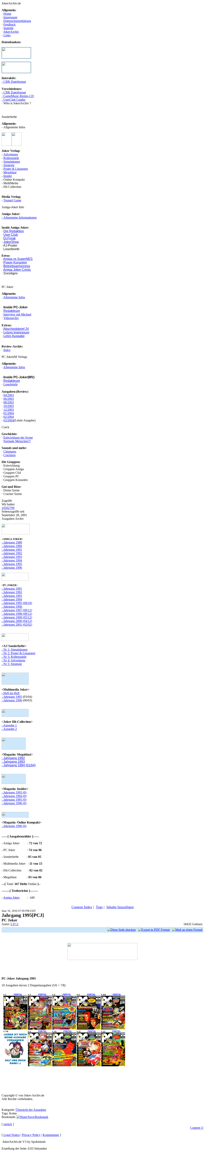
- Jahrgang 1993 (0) (14, 792)
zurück (7, 1124)
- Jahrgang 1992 (12, 553)
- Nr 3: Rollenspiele (14, 656)
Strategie (8, 165)
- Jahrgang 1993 (12, 557)
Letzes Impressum (16, 332)
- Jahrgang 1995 (12, 564)
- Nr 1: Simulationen (14, 649)
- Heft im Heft (10, 693)
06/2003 (8, 398)
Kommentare (51, 1135)
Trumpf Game (12, 200)
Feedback (9, 24)
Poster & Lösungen (15, 168)
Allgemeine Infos (14, 297)
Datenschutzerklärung (17, 21)
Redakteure (11, 311)
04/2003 (8, 395)
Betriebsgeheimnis (16, 266)
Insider (7, 176)
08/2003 (8, 402)
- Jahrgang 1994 (12, 560)
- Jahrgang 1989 (12, 542)
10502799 (8, 508)
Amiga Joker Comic (17, 269)
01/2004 (8, 413)
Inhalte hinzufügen (120, 907)
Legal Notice (11, 1135)
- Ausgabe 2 (9, 729)
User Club (10, 234)
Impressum (10, 17)
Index (6, 350)
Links (7, 35)
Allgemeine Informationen (20, 217)
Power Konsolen (15, 262)
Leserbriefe (10, 384)
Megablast (9, 172)
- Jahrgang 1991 (12, 549)
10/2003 (8, 406)
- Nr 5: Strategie (12, 664)
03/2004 (8, 420)
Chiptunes (9, 451)
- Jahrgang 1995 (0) (14, 799)
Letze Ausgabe (14, 336)
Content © (196, 1127)
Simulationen (11, 161)
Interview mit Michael (17, 314)
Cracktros (9, 455)
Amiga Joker (11, 897)
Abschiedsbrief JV (16, 329)
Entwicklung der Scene (18, 437)
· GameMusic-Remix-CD (18, 96)
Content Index (81, 907)
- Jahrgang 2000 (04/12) (17, 621)
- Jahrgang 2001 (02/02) (17, 624)
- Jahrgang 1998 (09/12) (17, 613)
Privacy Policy (31, 1135)
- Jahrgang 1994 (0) (14, 796)
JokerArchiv (11, 31)
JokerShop (11, 242)
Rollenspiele (11, 158)
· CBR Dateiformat (14, 81)
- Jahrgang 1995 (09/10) (17, 603)
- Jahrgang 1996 (12, 567)
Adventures (10, 154)
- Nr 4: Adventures (13, 660)
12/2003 (8, 409)
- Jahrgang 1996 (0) (14, 803)
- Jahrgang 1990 (12, 546)
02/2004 (8, 416)
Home (7, 13)
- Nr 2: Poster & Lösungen (18, 653)
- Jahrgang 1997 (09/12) (17, 610)
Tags (99, 907)
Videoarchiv (11, 318)
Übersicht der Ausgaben (31, 1109)
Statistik (8, 28)
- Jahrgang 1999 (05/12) (17, 617)
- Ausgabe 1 (9, 725)
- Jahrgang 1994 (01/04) (19, 765)
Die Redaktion (13, 231)
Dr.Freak (9, 238)
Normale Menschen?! (17, 441)
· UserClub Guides (13, 99)
